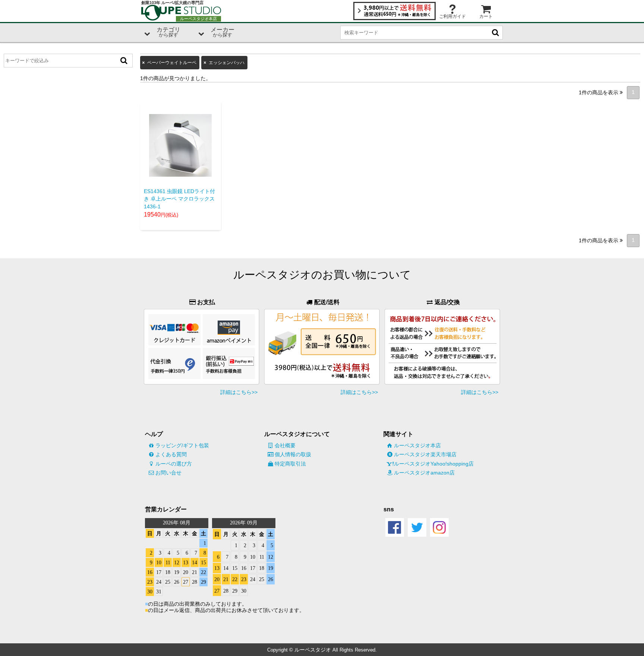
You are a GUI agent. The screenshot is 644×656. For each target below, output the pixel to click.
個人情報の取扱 (293, 454)
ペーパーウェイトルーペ (171, 62)
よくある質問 (171, 454)
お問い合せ (168, 473)
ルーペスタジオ (312, 650)
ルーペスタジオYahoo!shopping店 (434, 464)
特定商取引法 (290, 464)
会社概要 (285, 445)
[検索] (124, 60)
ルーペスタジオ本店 (417, 445)
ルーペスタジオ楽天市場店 (425, 454)
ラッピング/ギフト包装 (182, 445)
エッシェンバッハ (226, 62)
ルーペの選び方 (173, 464)
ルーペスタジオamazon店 (424, 473)
